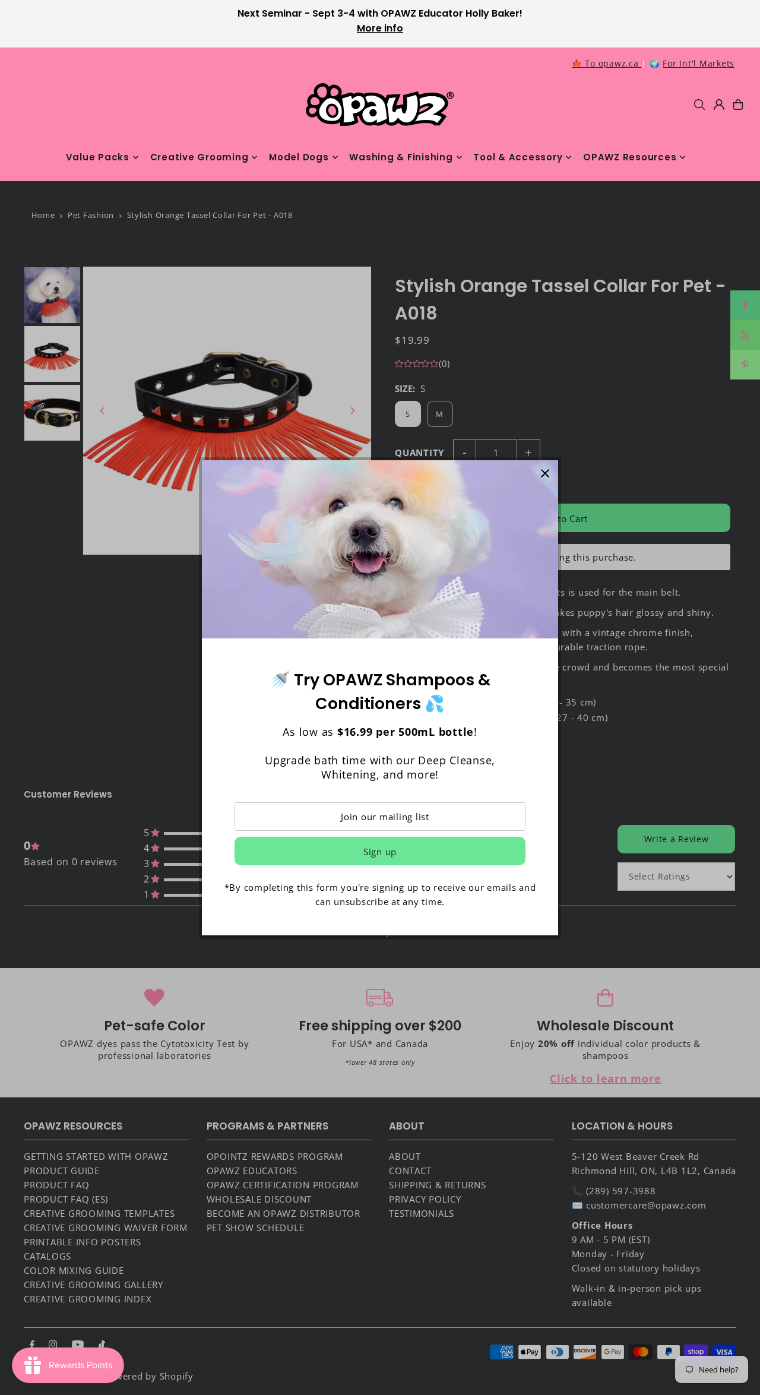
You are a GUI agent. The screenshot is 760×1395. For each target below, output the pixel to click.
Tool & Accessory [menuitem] (517, 157)
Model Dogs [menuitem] (299, 157)
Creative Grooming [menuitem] (199, 157)
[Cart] (738, 104)
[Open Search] (699, 104)
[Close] (544, 473)
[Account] (719, 104)
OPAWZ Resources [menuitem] (629, 157)
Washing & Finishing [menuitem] (400, 157)
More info (380, 28)
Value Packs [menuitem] (97, 157)
